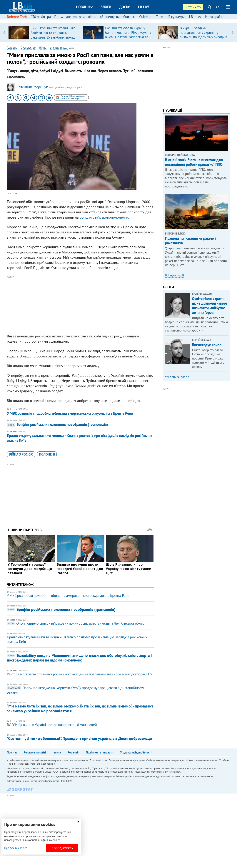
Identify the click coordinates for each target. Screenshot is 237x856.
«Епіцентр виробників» (117, 16)
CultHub (145, 16)
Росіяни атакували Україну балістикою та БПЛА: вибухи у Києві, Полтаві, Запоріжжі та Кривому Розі (128, 35)
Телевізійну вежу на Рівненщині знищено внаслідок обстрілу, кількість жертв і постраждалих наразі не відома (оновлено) (79, 658)
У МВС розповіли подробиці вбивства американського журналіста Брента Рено (70, 413)
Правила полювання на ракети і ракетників (190, 240)
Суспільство (28, 47)
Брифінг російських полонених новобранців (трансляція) (58, 424)
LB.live (144, 7)
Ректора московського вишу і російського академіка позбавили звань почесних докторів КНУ (79, 674)
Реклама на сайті (35, 752)
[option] (44, 32)
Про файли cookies (15, 848)
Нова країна (214, 16)
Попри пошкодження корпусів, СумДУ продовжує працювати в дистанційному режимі (75, 690)
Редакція (73, 752)
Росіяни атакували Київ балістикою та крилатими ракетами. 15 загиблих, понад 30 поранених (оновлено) (53, 35)
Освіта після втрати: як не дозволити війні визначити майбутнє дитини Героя (209, 305)
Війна (42, 47)
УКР (218, 7)
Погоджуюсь (62, 848)
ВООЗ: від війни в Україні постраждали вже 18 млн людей (52, 724)
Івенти (57, 752)
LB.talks (195, 16)
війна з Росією (21, 454)
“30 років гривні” (43, 16)
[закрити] (78, 821)
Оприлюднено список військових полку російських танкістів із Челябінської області (77, 623)
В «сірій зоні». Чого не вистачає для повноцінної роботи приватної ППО (194, 162)
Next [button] (232, 32)
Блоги (106, 7)
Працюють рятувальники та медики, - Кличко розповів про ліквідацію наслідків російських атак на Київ (79, 438)
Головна (12, 47)
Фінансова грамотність (78, 16)
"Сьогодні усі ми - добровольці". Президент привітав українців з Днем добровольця (79, 738)
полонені (47, 454)
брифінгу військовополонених (104, 217)
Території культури (170, 16)
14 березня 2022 (59, 47)
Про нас (12, 752)
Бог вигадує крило (206, 344)
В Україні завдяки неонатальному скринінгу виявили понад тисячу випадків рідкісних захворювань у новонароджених (203, 37)
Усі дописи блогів (177, 377)
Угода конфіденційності (135, 752)
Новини (83, 7)
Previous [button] (4, 32)
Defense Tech (17, 16)
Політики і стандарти (100, 752)
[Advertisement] (80, 305)
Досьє (124, 7)
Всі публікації (174, 275)
